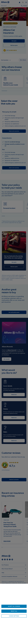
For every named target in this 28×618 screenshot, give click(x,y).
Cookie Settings (14, 616)
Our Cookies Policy (16, 603)
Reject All (14, 611)
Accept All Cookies (14, 606)
